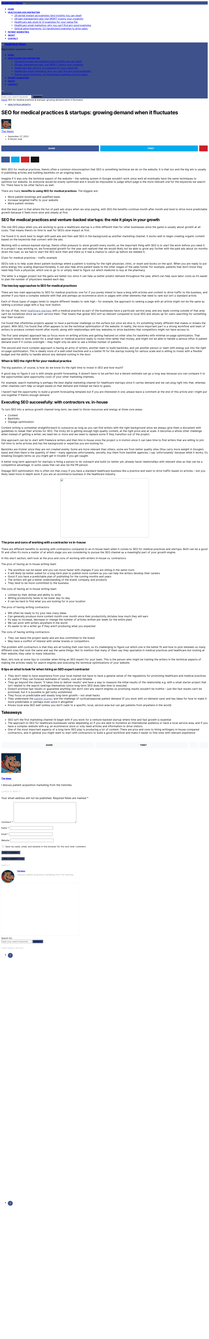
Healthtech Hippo (12, 3)
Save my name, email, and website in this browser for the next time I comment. (45, 846)
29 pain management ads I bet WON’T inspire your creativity (48, 18)
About (11, 35)
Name (5, 828)
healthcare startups (39, 310)
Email (4, 834)
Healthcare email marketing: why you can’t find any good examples (52, 25)
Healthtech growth (19, 104)
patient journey (43, 698)
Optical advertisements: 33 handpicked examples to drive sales (51, 28)
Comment (7, 822)
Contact (13, 38)
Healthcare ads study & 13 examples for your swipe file (46, 22)
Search (38, 97)
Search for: (7, 93)
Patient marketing (18, 32)
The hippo (7, 131)
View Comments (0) (13, 858)
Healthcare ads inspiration (24, 12)
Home (11, 9)
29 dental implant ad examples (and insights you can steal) (48, 15)
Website (5, 840)
